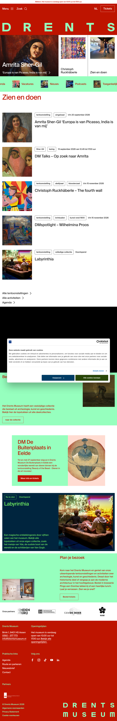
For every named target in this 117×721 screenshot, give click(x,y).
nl (96, 8)
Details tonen (98, 371)
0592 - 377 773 (10, 635)
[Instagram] (38, 660)
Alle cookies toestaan (91, 378)
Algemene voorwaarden (13, 708)
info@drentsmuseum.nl (14, 638)
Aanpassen (56, 378)
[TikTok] (45, 660)
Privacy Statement (10, 712)
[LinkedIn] (58, 660)
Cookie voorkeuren (10, 715)
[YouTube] (51, 660)
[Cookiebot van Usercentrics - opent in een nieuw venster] (98, 342)
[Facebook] (32, 660)
